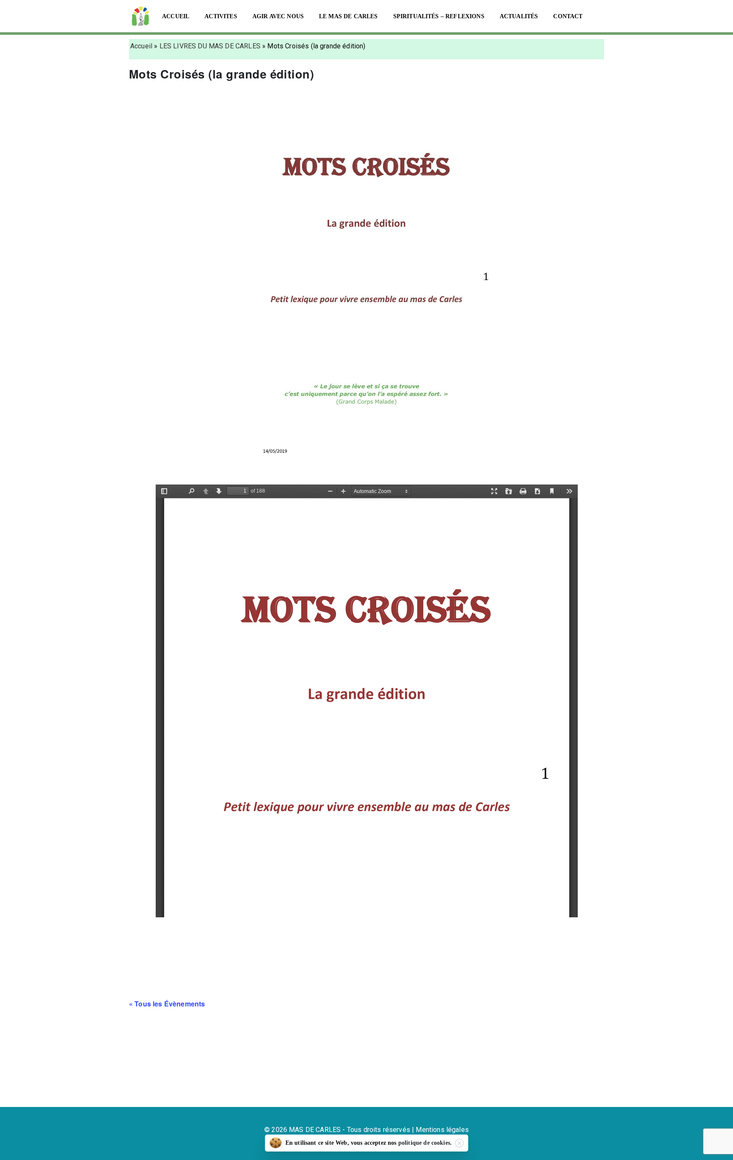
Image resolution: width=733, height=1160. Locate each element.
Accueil (141, 46)
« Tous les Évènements (167, 1004)
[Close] (459, 1143)
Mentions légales (442, 1130)
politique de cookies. (425, 1143)
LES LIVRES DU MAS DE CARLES (209, 46)
